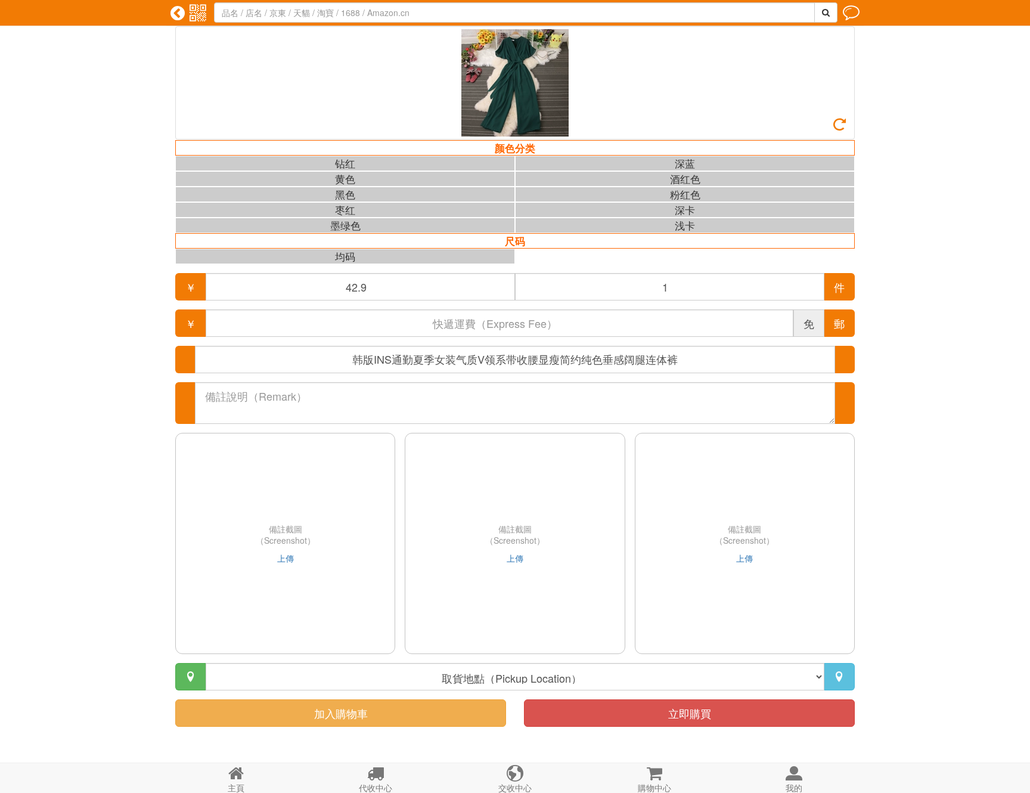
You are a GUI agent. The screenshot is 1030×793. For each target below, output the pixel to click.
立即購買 (689, 713)
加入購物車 (341, 713)
